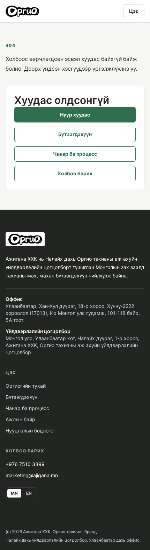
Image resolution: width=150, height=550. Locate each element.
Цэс (133, 11)
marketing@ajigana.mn (32, 475)
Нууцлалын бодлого (29, 430)
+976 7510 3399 (25, 464)
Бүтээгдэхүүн (75, 134)
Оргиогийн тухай (26, 386)
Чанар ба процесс (75, 154)
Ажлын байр (20, 419)
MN (14, 493)
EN (29, 493)
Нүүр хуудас (75, 115)
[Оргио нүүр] (22, 11)
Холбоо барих (75, 173)
